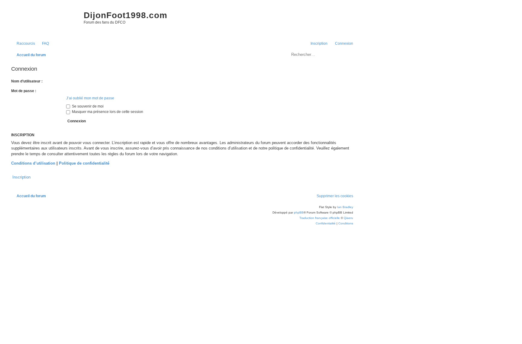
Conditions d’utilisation (33, 163)
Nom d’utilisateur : (27, 81)
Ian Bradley (345, 207)
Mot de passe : (23, 91)
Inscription (21, 177)
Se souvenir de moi (87, 106)
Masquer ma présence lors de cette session (107, 112)
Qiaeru (348, 218)
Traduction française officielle (319, 218)
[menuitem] (43, 44)
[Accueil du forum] (44, 21)
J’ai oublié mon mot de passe (90, 98)
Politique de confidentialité (84, 163)
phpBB (299, 212)
